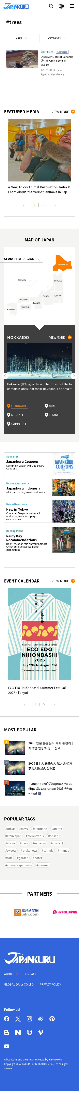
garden (46, 74)
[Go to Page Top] (71, 1095)
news (24, 829)
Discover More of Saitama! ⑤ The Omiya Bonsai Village (57, 60)
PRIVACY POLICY (50, 984)
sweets (11, 850)
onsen (54, 836)
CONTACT (30, 974)
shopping (40, 829)
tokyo (11, 829)
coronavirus (36, 836)
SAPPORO (18, 423)
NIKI (52, 405)
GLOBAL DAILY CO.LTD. (19, 984)
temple (48, 850)
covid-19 (58, 843)
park (25, 843)
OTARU (54, 414)
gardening (58, 74)
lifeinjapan (14, 836)
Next (55, 204)
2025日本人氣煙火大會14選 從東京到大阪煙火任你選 (50, 765)
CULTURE (47, 70)
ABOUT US (11, 974)
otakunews (29, 850)
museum (40, 843)
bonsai (59, 70)
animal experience (19, 865)
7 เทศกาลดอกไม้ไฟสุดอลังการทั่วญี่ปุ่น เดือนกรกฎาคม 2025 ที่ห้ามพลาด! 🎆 (50, 788)
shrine (11, 843)
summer (44, 865)
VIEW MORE (60, 111)
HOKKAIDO (19, 405)
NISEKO (17, 414)
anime (57, 829)
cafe (10, 858)
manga (64, 850)
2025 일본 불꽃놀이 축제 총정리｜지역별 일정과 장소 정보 (51, 745)
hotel (38, 858)
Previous (24, 204)
